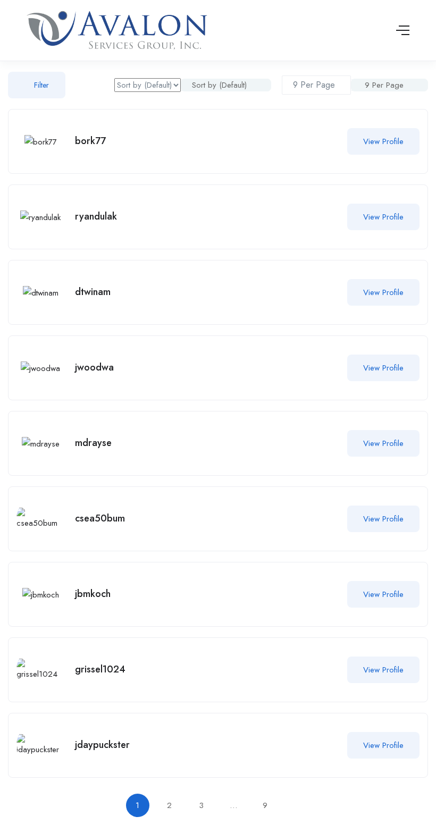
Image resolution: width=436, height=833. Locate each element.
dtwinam (93, 292)
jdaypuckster (102, 745)
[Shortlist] (326, 141)
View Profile (383, 141)
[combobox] (226, 85)
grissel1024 (100, 669)
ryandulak (96, 216)
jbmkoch (93, 594)
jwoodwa (94, 367)
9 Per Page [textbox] (383, 85)
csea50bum (100, 518)
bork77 (90, 141)
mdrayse (93, 443)
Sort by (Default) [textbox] (219, 85)
